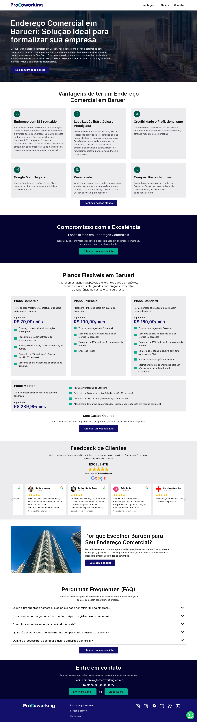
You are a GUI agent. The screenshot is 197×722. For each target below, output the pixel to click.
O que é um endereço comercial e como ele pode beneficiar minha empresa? (61, 608)
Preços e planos (78, 710)
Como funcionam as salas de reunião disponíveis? (44, 624)
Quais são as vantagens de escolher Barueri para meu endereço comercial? (61, 632)
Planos (165, 5)
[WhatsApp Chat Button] (190, 715)
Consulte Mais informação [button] (28, 511)
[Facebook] (145, 706)
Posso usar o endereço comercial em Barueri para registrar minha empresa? (61, 616)
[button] (184, 500)
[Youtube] (178, 706)
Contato (179, 5)
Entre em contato (98, 667)
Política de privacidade (81, 705)
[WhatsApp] (153, 706)
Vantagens (149, 5)
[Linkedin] (161, 706)
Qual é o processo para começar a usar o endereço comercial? (53, 640)
